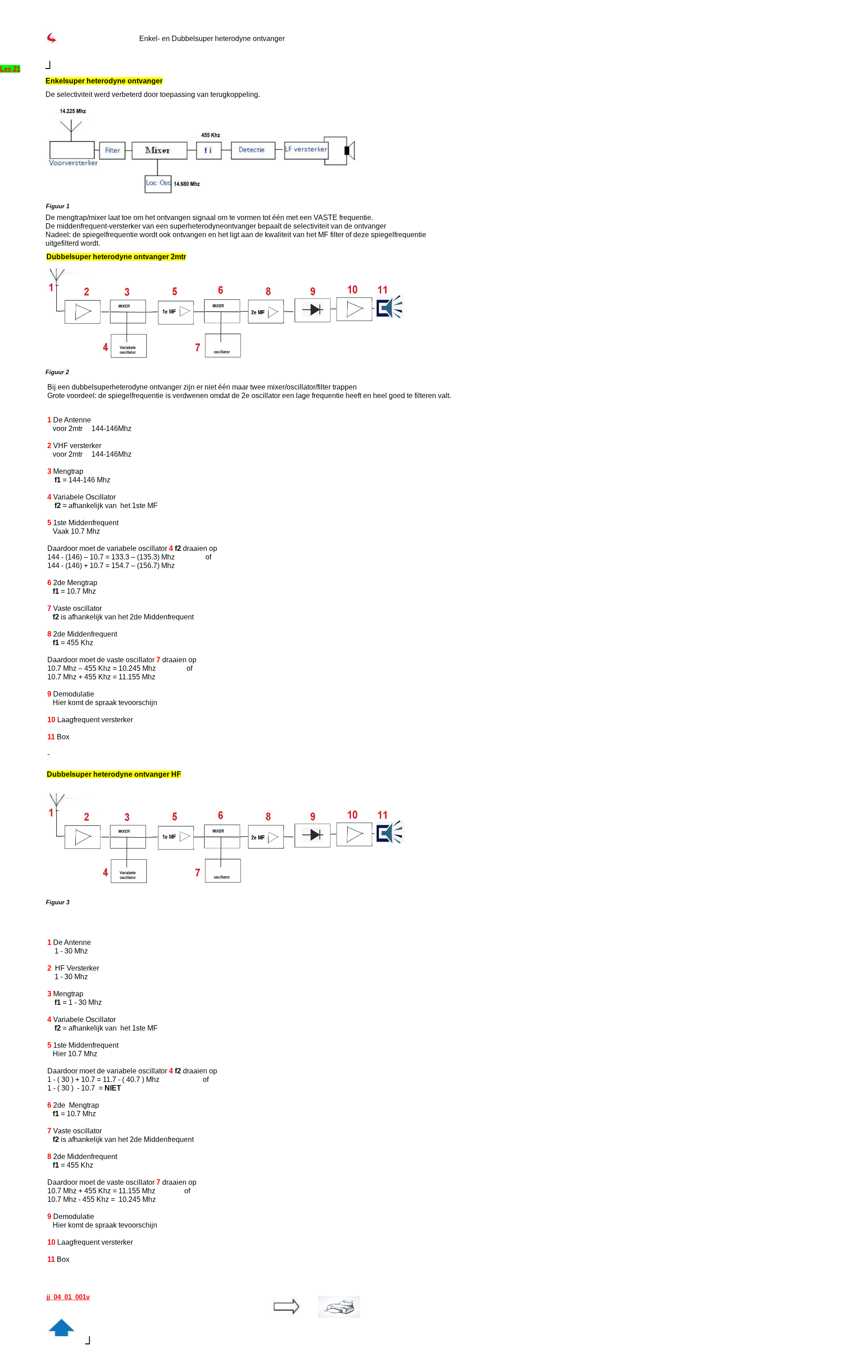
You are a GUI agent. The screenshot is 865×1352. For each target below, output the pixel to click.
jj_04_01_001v (68, 1297)
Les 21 (10, 69)
